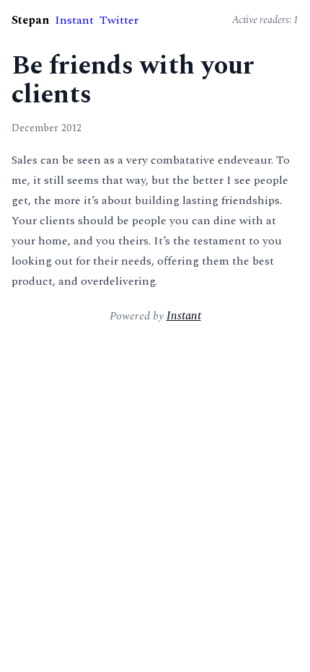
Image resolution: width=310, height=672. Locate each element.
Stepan (30, 20)
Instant (74, 20)
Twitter (118, 20)
